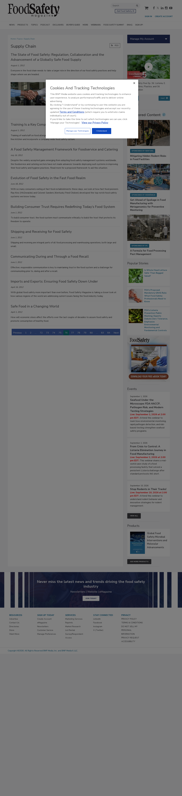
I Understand (101, 131)
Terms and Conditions (71, 112)
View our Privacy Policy (95, 122)
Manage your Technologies (77, 131)
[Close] (134, 83)
